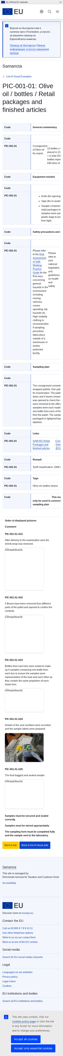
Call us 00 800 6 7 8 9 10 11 (17, 928)
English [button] (41, 11)
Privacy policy (10, 976)
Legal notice (9, 981)
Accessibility (9, 883)
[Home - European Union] (19, 11)
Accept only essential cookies (33, 1048)
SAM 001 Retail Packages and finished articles (41, 445)
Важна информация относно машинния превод (29, 49)
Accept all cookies (25, 1039)
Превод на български (23, 45)
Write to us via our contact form (19, 937)
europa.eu (27, 913)
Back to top (11, 845)
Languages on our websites (17, 972)
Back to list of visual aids (35, 845)
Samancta (9, 867)
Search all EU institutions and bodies (22, 1001)
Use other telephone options (17, 933)
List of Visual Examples (18, 76)
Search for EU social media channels (22, 957)
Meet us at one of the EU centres (20, 942)
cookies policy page (24, 1021)
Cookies (6, 986)
